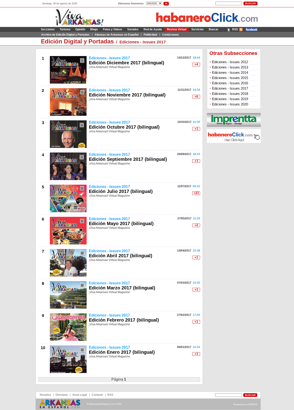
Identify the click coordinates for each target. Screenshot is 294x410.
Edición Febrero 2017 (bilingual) (124, 319)
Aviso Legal (79, 394)
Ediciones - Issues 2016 (230, 83)
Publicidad (150, 34)
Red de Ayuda (153, 29)
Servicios (197, 29)
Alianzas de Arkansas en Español (117, 34)
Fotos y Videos (112, 29)
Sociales (133, 29)
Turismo (65, 29)
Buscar (213, 29)
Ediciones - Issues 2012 (230, 62)
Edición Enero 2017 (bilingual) (122, 352)
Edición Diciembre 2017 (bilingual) (126, 62)
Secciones (48, 29)
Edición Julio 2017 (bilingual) (121, 191)
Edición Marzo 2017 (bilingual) (122, 287)
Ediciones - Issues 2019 (230, 99)
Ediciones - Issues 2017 (142, 42)
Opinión (80, 29)
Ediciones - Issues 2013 (230, 67)
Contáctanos (170, 34)
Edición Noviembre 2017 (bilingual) (127, 94)
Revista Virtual (176, 29)
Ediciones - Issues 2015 (230, 78)
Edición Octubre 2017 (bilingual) (124, 127)
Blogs (94, 29)
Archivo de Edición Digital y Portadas (65, 34)
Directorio (62, 394)
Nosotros (45, 394)
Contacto (97, 394)
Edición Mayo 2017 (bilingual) (121, 223)
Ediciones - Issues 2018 (230, 94)
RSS (235, 29)
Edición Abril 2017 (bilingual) (120, 255)
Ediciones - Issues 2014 (230, 72)
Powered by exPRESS (245, 404)
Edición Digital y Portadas (77, 41)
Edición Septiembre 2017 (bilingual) (128, 159)
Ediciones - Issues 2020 (230, 104)
